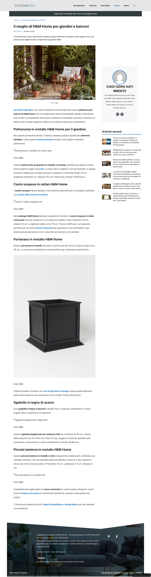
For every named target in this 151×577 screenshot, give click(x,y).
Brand (117, 5)
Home (16, 20)
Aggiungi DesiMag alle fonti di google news (75, 13)
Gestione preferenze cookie (141, 575)
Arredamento (79, 5)
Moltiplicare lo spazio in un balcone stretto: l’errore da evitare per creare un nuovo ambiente (127, 152)
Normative (105, 5)
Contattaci (70, 552)
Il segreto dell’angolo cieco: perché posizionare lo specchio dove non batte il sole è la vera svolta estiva (127, 186)
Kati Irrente (18, 31)
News (126, 5)
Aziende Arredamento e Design (33, 20)
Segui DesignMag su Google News (60, 504)
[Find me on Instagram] (117, 114)
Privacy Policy (121, 573)
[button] (134, 5)
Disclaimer (136, 573)
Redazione (107, 573)
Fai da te (93, 5)
